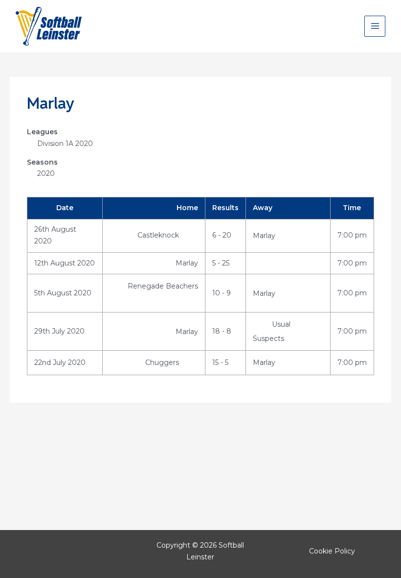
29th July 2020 (59, 331)
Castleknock (159, 235)
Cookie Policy (332, 551)
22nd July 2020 (60, 362)
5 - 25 (220, 263)
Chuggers (163, 362)
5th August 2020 (62, 293)
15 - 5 (220, 362)
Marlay (264, 235)
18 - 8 (221, 331)
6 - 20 (221, 235)
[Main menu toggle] (374, 26)
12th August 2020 (64, 263)
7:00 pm (352, 235)
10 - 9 (221, 293)
